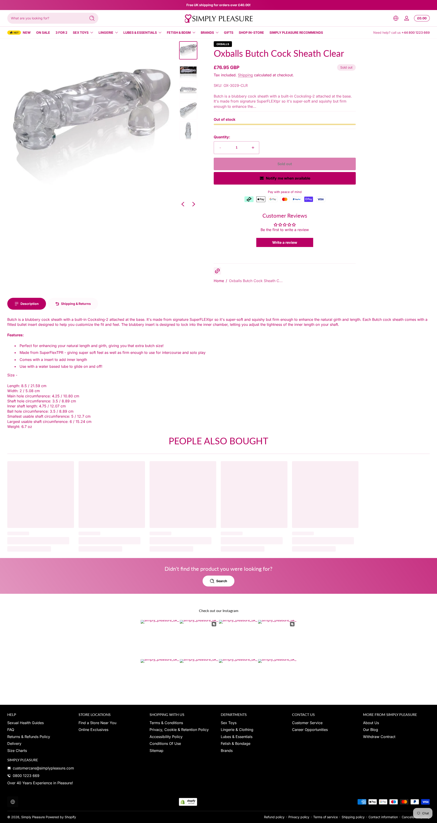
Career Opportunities (310, 729)
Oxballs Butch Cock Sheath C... (256, 280)
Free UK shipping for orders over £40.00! (218, 5)
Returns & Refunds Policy (28, 736)
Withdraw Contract (379, 736)
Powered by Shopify (61, 817)
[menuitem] (40, 722)
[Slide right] (193, 204)
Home (219, 280)
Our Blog (370, 729)
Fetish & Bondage (235, 743)
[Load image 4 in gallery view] (188, 110)
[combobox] (45, 18)
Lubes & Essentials (140, 32)
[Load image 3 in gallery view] (188, 90)
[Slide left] (182, 204)
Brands (207, 32)
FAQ (10, 729)
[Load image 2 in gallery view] (188, 70)
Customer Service (307, 722)
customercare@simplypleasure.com (43, 768)
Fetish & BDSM (179, 32)
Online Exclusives (93, 729)
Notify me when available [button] (288, 178)
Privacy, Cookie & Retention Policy (179, 729)
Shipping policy (353, 817)
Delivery (14, 743)
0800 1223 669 (26, 775)
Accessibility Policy (166, 736)
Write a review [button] (284, 242)
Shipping (245, 75)
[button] (395, 18)
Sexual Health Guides (25, 722)
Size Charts (17, 750)
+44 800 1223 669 (415, 32)
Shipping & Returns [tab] (76, 304)
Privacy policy (298, 817)
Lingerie (106, 32)
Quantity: (222, 137)
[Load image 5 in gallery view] (188, 130)
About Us (371, 722)
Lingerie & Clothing (237, 729)
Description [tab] (29, 304)
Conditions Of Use (165, 743)
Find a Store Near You (97, 722)
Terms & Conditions (166, 722)
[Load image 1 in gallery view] (188, 50)
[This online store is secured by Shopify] (188, 802)
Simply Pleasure (33, 817)
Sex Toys (81, 32)
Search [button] (221, 581)
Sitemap (156, 750)
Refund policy (274, 817)
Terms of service (325, 817)
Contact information (383, 817)
